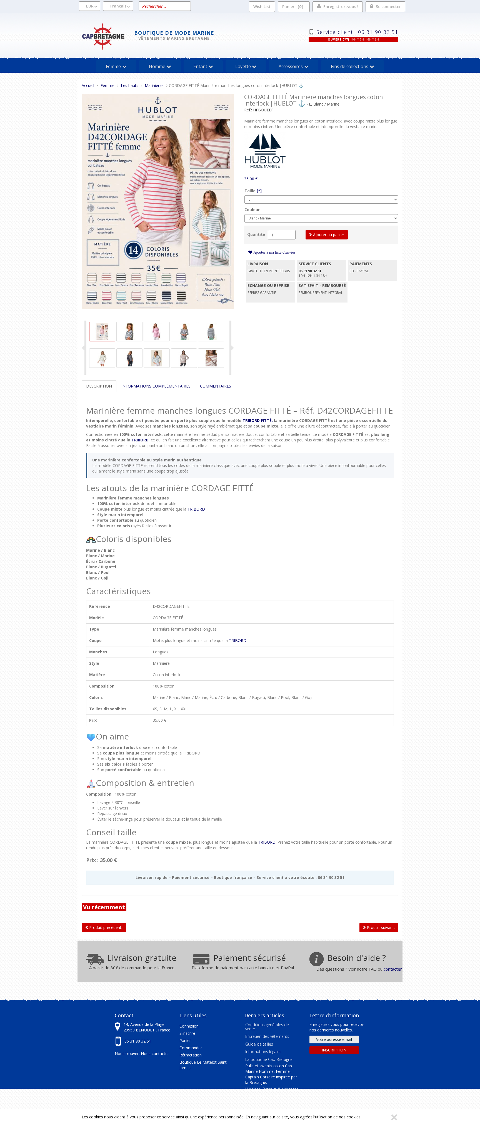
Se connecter (388, 6)
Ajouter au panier (328, 234)
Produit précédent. (105, 927)
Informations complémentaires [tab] (156, 386)
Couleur (252, 209)
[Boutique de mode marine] (108, 36)
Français (118, 6)
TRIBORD (140, 440)
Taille (253, 190)
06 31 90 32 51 (137, 1041)
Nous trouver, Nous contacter (142, 1053)
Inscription (334, 1050)
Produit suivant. (380, 927)
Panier (292, 6)
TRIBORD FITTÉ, (257, 420)
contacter (393, 969)
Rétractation (190, 1055)
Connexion (189, 1026)
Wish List (262, 6)
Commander (190, 1047)
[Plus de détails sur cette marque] (265, 149)
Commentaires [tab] (215, 386)
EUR (90, 6)
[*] (259, 190)
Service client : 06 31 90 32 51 (357, 31)
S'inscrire (187, 1033)
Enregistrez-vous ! (340, 6)
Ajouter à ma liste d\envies (273, 252)
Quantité (256, 234)
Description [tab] (99, 386)
